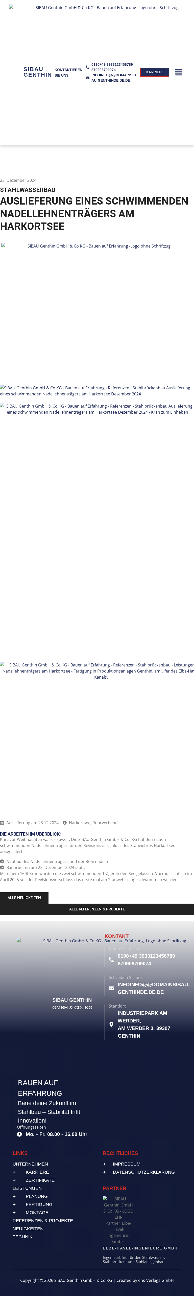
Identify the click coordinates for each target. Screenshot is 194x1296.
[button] (178, 72)
